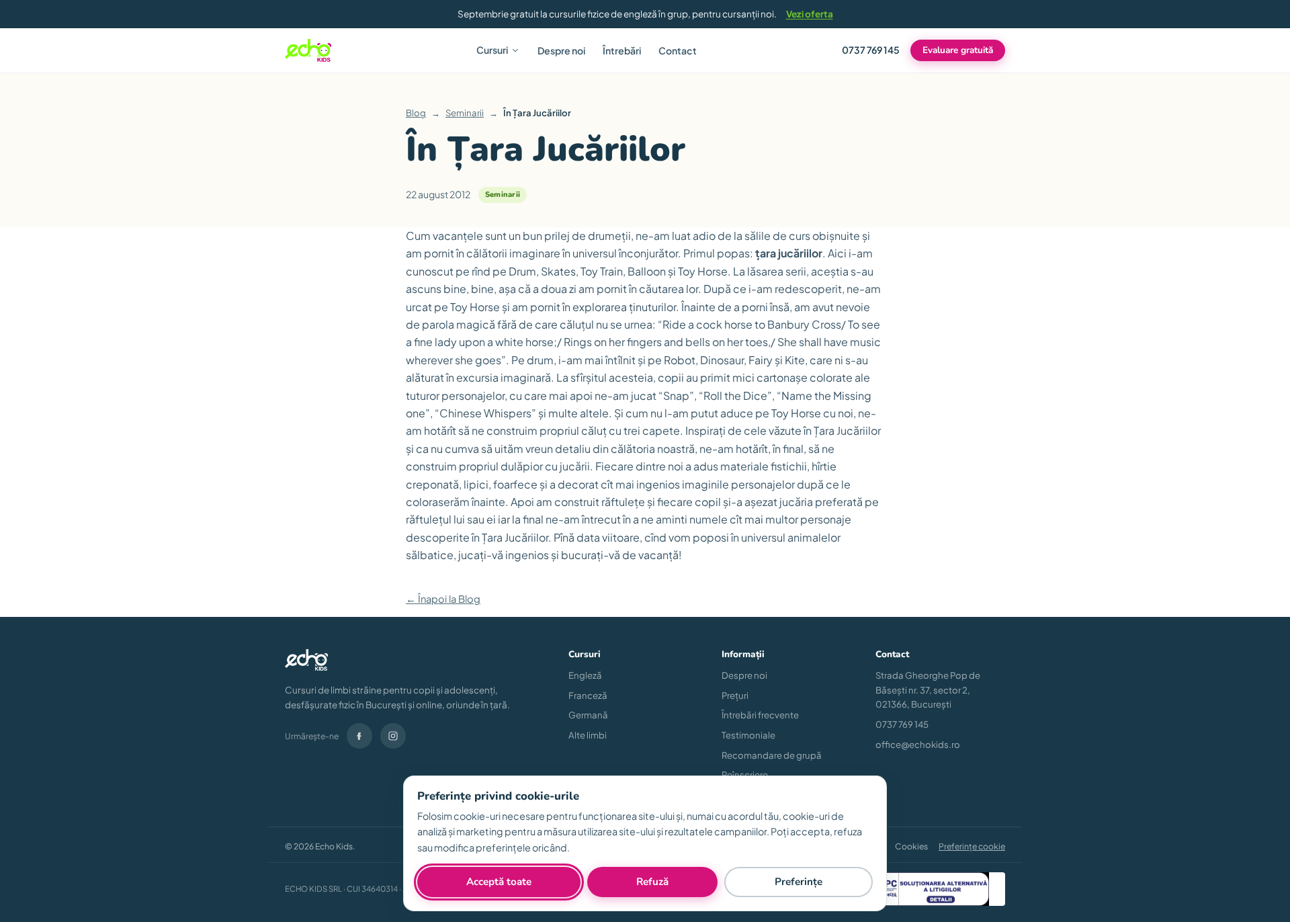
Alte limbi (587, 735)
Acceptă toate (498, 881)
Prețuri (735, 695)
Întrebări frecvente (760, 714)
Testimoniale (748, 735)
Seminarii (464, 112)
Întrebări (622, 50)
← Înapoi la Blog (443, 599)
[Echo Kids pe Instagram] (393, 736)
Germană (588, 714)
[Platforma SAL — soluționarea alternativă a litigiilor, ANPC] (921, 889)
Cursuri (492, 50)
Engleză (585, 675)
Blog (416, 112)
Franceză (587, 695)
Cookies (911, 846)
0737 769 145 (871, 50)
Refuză (652, 881)
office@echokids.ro (917, 744)
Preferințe (798, 881)
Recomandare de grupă (772, 755)
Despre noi (561, 50)
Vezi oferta (809, 13)
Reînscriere (745, 774)
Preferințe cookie (972, 846)
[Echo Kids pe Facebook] (359, 736)
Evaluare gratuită (957, 50)
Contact (677, 50)
